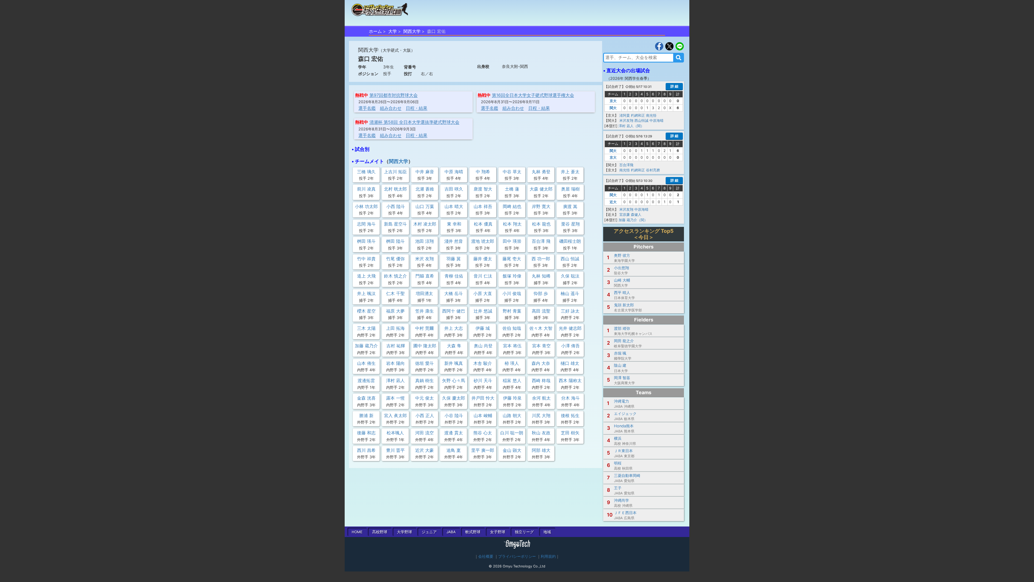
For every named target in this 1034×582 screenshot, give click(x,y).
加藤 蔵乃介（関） (633, 220)
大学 (392, 31)
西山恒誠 (641, 120)
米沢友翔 (626, 120)
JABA (451, 532)
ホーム (375, 31)
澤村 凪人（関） (631, 126)
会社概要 (485, 556)
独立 (524, 532)
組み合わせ (390, 108)
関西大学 (412, 31)
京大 (613, 101)
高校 (379, 532)
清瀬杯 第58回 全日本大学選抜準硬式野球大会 (414, 122)
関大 (613, 108)
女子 (497, 532)
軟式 (472, 532)
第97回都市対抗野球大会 (393, 95)
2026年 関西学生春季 (628, 78)
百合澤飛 (626, 165)
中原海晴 (656, 120)
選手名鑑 (367, 108)
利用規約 (548, 556)
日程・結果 (416, 108)
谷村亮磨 (653, 170)
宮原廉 (624, 214)
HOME (357, 532)
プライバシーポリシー (517, 556)
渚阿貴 (624, 115)
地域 (547, 532)
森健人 (636, 214)
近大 (613, 202)
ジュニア (429, 532)
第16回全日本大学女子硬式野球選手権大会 (533, 95)
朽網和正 (638, 115)
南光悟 (651, 115)
